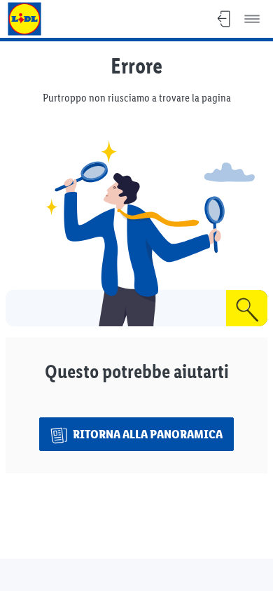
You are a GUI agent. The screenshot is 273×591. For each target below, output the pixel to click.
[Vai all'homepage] (24, 18)
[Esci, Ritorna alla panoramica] (224, 19)
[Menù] (252, 19)
